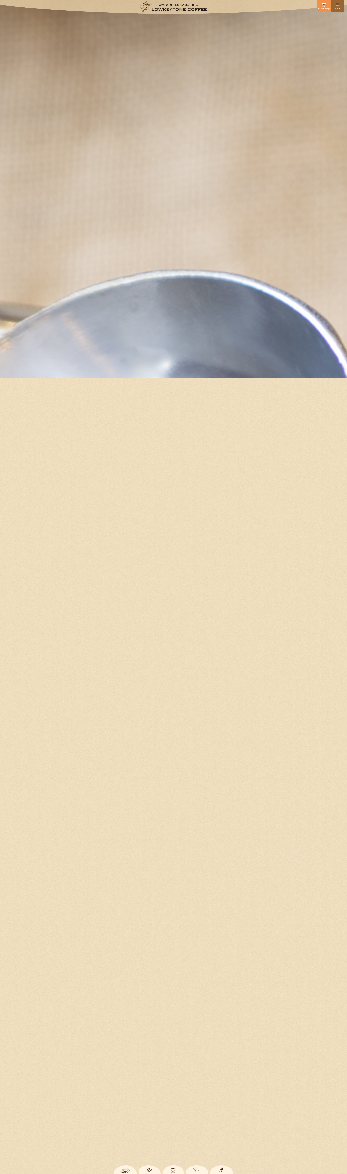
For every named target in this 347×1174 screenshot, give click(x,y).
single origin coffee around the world (173, 590)
